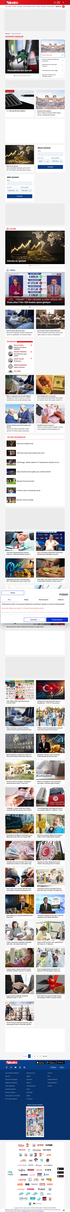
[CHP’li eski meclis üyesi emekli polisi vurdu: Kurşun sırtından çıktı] (11, 453)
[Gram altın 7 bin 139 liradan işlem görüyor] (35, 288)
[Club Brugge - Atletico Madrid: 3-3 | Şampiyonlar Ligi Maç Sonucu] (11, 462)
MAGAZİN (29, 6)
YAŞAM (38, 6)
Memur (28, 1083)
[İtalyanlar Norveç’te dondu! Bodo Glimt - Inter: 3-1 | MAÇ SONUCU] (11, 481)
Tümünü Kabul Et (57, 619)
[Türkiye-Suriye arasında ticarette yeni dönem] (19, 413)
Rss (49, 1076)
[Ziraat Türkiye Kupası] (63, 6)
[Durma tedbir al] (10, 372)
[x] (11, 1067)
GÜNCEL (14, 6)
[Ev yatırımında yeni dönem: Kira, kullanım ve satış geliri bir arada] (19, 75)
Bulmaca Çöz (30, 1073)
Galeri (28, 1095)
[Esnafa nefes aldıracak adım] (19, 319)
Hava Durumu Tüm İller (12, 1095)
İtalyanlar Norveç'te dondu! (25, 481)
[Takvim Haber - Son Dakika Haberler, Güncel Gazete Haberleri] (11, 2)
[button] (7, 249)
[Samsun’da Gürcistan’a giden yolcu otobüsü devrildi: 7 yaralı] (11, 472)
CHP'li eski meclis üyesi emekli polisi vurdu (30, 453)
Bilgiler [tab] (26, 599)
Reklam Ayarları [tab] (43, 599)
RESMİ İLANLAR (51, 6)
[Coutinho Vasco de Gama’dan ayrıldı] (11, 490)
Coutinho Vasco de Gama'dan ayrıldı (28, 490)
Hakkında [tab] (61, 599)
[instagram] (20, 1067)
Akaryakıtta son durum (19, 70)
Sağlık (28, 1076)
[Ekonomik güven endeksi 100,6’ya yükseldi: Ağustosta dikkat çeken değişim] (26, 75)
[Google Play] (51, 1062)
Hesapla (50, 167)
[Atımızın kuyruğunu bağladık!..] (10, 347)
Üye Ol (61, 1067)
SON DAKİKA (8, 6)
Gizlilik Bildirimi (52, 1079)
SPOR (24, 6)
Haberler (7, 33)
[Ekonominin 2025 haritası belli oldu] (50, 319)
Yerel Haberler (31, 1086)
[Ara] (63, 2)
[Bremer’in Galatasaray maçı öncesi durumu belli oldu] (11, 500)
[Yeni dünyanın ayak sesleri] (10, 353)
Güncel (7, 1076)
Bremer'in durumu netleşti (25, 500)
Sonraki (44, 1056)
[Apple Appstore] (40, 1062)
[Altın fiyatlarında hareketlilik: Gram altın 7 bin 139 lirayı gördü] (28, 75)
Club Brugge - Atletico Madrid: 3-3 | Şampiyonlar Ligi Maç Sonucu (38, 462)
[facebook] (6, 1067)
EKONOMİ (19, 6)
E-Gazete (29, 1099)
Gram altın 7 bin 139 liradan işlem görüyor (29, 302)
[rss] (24, 1067)
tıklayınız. (41, 1211)
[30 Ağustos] (10, 360)
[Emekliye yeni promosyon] (50, 413)
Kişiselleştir (33, 619)
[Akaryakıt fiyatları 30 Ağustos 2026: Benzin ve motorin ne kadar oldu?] (22, 56)
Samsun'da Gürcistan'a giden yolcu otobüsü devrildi (34, 472)
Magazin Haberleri (11, 1083)
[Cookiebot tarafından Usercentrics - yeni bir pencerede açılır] (60, 594)
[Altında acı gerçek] (35, 247)
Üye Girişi (53, 1067)
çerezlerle (24, 1211)
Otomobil (29, 1092)
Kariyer (50, 1086)
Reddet (13, 593)
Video (28, 1089)
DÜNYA (34, 6)
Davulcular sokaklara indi (25, 443)
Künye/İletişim (52, 1083)
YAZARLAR (43, 6)
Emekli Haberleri (10, 1089)
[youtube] (15, 1067)
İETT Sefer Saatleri (11, 1099)
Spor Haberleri (10, 1086)
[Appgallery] (61, 1062)
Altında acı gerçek (16, 261)
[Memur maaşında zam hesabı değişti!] (19, 384)
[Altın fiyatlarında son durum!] (50, 384)
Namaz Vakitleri (10, 1092)
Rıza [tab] (9, 599)
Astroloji (29, 1079)
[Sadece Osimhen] (10, 366)
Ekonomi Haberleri (11, 1079)
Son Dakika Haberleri (12, 1073)
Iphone (50, 1073)
